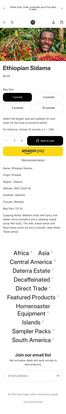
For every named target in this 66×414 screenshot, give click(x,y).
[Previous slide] (4, 8)
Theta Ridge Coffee (26, 394)
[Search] (12, 22)
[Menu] (4, 22)
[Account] (54, 22)
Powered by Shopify (47, 394)
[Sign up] (57, 376)
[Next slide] (62, 8)
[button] (33, 151)
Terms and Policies (33, 402)
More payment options (33, 160)
